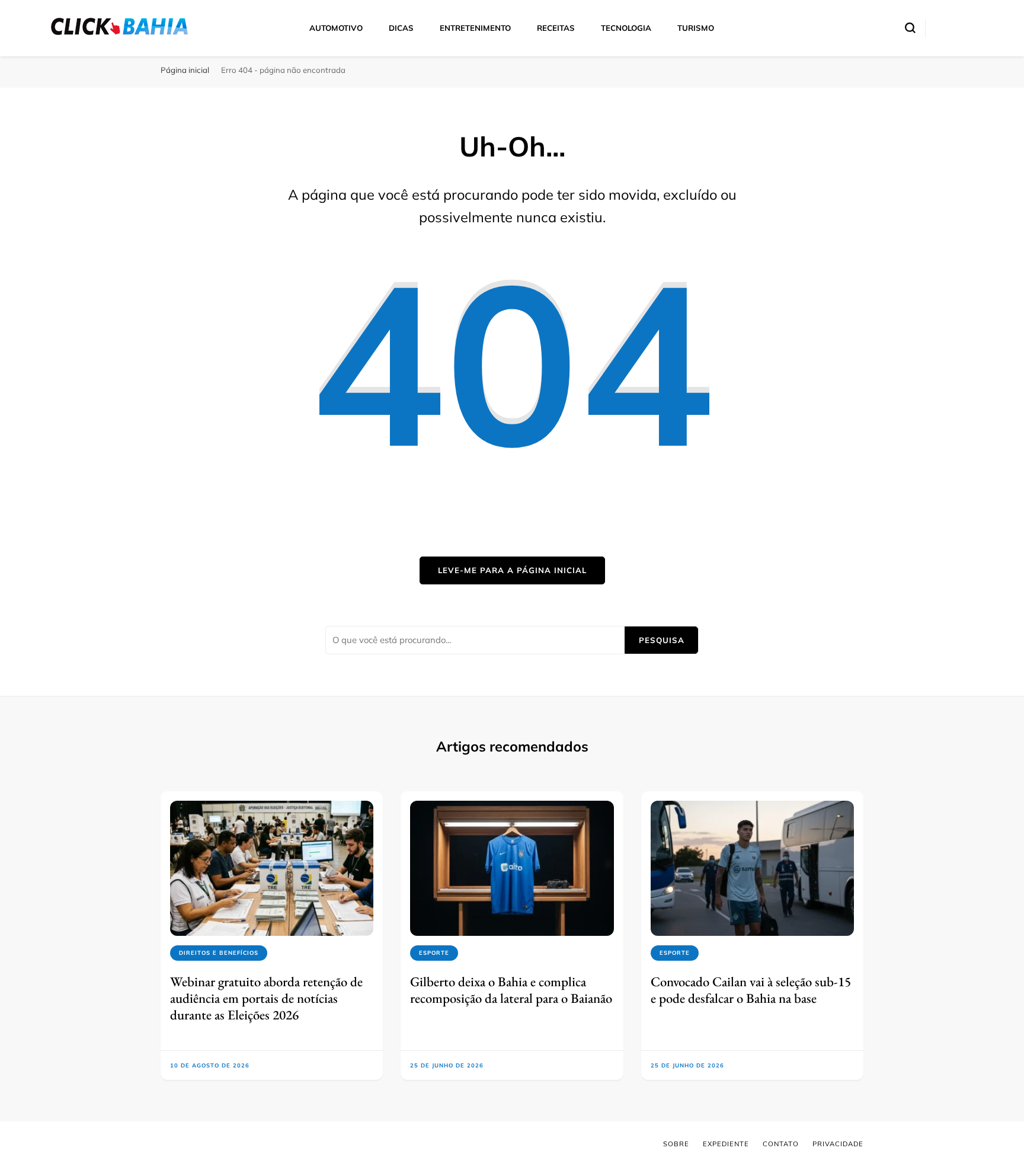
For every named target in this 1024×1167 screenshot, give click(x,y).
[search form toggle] (910, 28)
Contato (781, 1144)
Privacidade (837, 1144)
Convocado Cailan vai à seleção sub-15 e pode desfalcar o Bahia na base (751, 990)
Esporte (434, 952)
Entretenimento (475, 28)
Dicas (401, 28)
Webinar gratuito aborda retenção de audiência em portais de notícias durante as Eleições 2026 (266, 998)
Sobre (676, 1144)
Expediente (726, 1144)
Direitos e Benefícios (218, 952)
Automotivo (336, 28)
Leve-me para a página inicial (512, 570)
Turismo (695, 28)
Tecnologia (626, 28)
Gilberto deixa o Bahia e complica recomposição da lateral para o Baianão (511, 990)
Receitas (556, 28)
